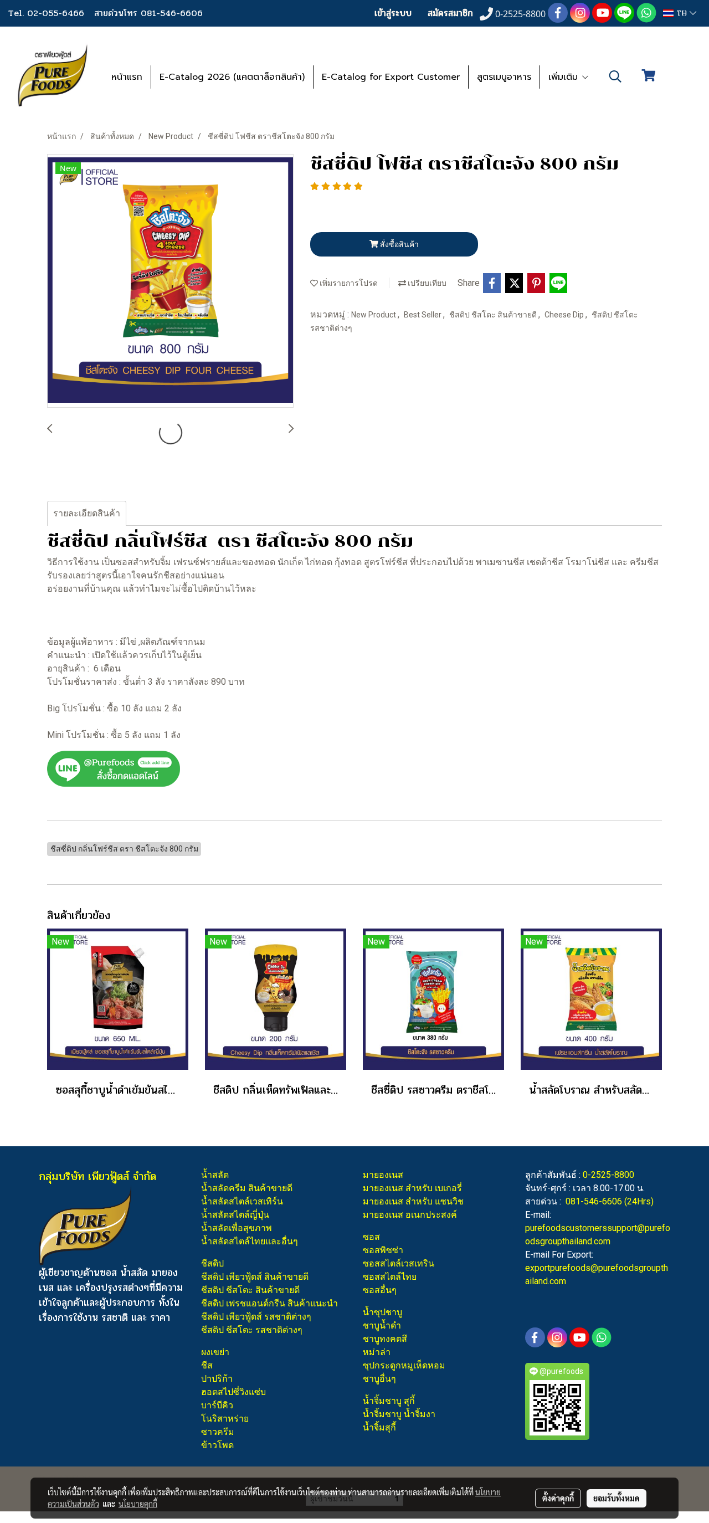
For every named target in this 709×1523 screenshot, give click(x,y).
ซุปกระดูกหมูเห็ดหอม (404, 1365)
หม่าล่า (377, 1352)
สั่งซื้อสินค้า (398, 244)
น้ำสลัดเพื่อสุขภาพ (236, 1228)
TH (682, 13)
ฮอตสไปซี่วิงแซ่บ (233, 1392)
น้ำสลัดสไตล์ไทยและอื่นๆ (249, 1241)
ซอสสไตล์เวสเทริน (398, 1263)
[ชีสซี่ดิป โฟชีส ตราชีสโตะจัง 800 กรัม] (170, 281)
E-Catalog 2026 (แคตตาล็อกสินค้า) (232, 77)
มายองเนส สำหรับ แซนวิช (413, 1201)
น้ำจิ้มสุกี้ (379, 1427)
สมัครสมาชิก (450, 13)
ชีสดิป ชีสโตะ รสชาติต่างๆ (251, 1330)
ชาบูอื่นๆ (379, 1378)
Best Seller (423, 314)
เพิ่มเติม (564, 77)
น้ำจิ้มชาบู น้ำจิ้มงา (399, 1414)
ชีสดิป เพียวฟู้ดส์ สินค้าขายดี (255, 1276)
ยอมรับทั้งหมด (616, 1498)
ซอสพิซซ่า (383, 1250)
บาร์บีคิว (217, 1405)
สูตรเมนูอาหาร (504, 77)
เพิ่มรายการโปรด (348, 283)
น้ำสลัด (215, 1175)
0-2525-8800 (608, 1175)
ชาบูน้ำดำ (382, 1325)
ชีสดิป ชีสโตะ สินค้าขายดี (493, 314)
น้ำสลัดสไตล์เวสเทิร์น (242, 1201)
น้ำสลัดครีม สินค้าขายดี (246, 1188)
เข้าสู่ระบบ (393, 13)
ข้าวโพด (217, 1445)
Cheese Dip (564, 314)
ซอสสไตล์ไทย (390, 1276)
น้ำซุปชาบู (382, 1312)
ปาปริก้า (217, 1378)
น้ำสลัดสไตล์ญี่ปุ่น (235, 1214)
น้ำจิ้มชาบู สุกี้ (389, 1401)
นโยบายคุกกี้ (138, 1504)
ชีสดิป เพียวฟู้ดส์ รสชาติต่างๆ (256, 1316)
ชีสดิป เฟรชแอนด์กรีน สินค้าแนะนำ (269, 1303)
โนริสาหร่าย (225, 1418)
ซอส (371, 1237)
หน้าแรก (126, 77)
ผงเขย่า (215, 1352)
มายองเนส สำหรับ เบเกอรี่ (412, 1188)
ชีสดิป (212, 1263)
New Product (374, 314)
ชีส (207, 1365)
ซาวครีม (217, 1432)
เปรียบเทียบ (426, 283)
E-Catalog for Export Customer (391, 77)
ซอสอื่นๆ (380, 1290)
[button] (615, 76)
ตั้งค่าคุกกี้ (558, 1498)
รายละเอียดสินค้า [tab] (86, 513)
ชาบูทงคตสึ (385, 1339)
